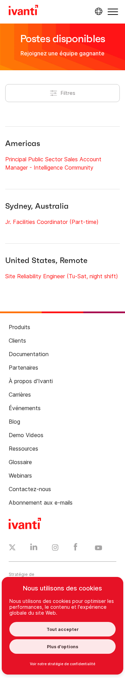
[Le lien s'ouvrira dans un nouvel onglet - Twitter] (12, 548)
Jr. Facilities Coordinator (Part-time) (52, 221)
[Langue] (97, 11)
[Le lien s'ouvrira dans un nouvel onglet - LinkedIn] (34, 548)
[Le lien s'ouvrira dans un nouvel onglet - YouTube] (98, 548)
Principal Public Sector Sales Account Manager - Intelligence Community (53, 163)
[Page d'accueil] (23, 11)
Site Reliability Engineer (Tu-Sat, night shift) (61, 276)
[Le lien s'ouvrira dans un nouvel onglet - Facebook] (75, 548)
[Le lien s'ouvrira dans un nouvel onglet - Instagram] (55, 548)
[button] (113, 12)
